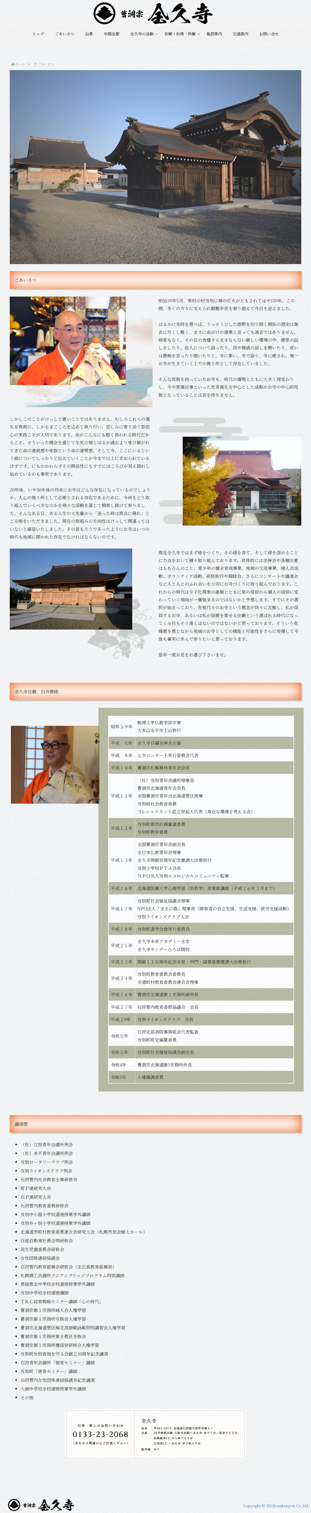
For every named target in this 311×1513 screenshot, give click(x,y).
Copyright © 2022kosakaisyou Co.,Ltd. (276, 1505)
